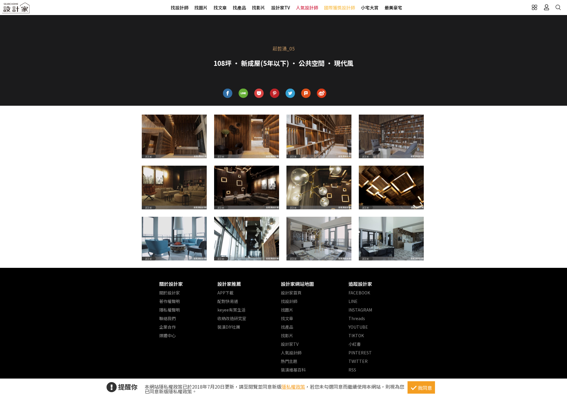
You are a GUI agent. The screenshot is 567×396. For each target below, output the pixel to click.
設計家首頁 (291, 293)
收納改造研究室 (231, 318)
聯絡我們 (167, 318)
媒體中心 (167, 335)
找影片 (258, 7)
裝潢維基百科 (293, 370)
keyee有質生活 (231, 310)
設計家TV (280, 7)
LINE (353, 301)
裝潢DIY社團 (228, 327)
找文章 (220, 7)
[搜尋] (558, 7)
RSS (352, 370)
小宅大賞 (370, 7)
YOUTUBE (358, 327)
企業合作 (167, 327)
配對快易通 (227, 301)
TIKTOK (356, 335)
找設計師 (179, 7)
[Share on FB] (228, 93)
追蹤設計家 (360, 283)
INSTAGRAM (360, 310)
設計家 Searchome (16, 9)
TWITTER (358, 361)
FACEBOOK (359, 293)
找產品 (239, 7)
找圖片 (201, 7)
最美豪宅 (393, 7)
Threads (356, 318)
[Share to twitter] (290, 93)
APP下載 (225, 293)
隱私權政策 (293, 386)
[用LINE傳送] (243, 93)
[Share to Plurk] (306, 93)
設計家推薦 (229, 283)
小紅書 (354, 344)
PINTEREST (360, 353)
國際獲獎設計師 (339, 7)
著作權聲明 (169, 301)
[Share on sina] (322, 93)
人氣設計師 (307, 7)
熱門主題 (289, 361)
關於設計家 (171, 283)
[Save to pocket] (259, 93)
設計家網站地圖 (297, 283)
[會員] (546, 7)
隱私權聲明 (169, 310)
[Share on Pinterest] (275, 93)
